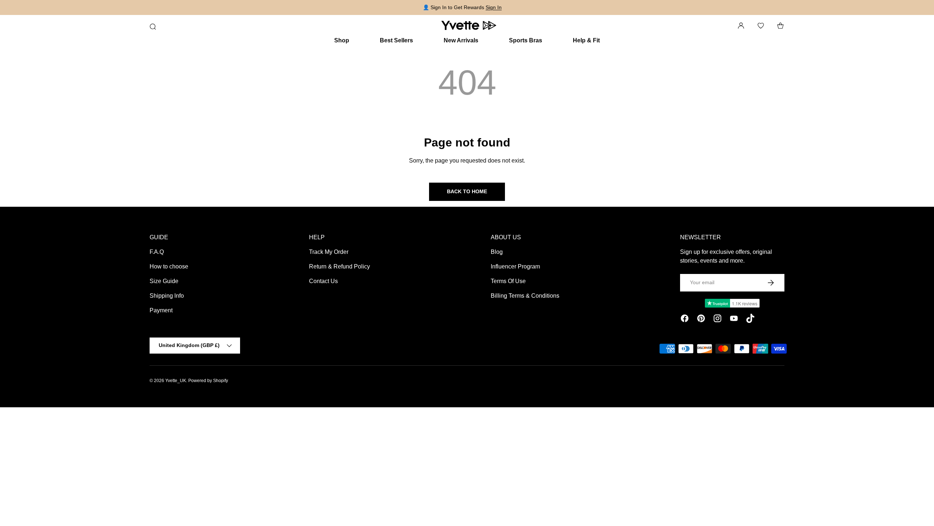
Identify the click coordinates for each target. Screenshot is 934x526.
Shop (341, 40)
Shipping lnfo (167, 296)
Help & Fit (586, 40)
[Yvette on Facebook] (684, 319)
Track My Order (328, 252)
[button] (780, 25)
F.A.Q (157, 252)
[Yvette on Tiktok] (750, 319)
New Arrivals (461, 40)
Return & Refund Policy (339, 266)
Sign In (494, 7)
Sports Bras (525, 40)
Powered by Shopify (208, 380)
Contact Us (323, 281)
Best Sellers (396, 40)
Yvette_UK (175, 380)
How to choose (169, 266)
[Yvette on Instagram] (717, 319)
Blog (497, 252)
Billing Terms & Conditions (525, 296)
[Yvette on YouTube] (733, 319)
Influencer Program (515, 266)
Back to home (467, 191)
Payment (161, 310)
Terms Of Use (508, 281)
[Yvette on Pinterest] (701, 319)
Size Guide (164, 281)
